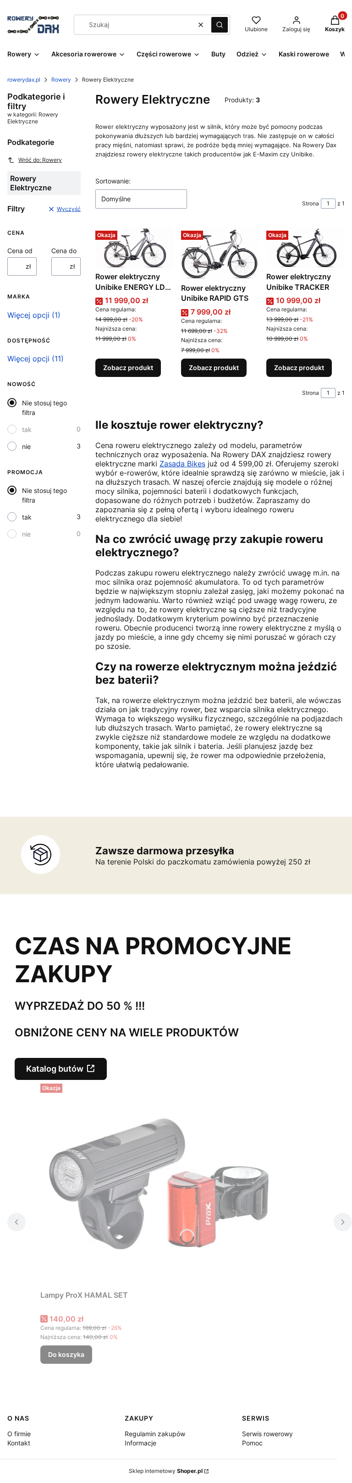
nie (26, 446)
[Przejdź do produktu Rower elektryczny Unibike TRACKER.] (305, 247)
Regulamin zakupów (155, 1434)
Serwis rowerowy (267, 1434)
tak (27, 429)
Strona (310, 203)
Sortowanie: (113, 181)
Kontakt (18, 1443)
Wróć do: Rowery (40, 159)
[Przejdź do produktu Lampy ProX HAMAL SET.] (155, 1183)
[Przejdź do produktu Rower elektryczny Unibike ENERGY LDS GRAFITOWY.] (134, 247)
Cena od (20, 251)
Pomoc (252, 1443)
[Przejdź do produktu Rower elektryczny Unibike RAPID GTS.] (220, 253)
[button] (219, 25)
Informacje (140, 1443)
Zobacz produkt (128, 367)
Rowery (61, 79)
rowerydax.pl (23, 79)
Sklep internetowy (166, 1470)
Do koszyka (66, 1354)
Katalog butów (54, 1069)
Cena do (64, 251)
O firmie (19, 1434)
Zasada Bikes (182, 463)
